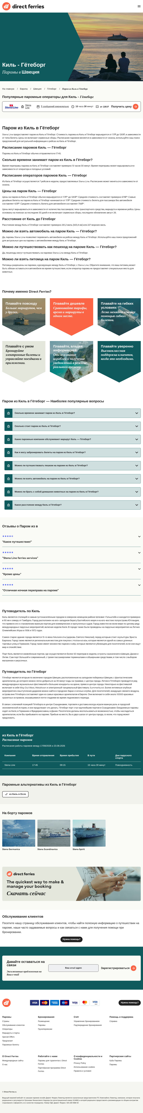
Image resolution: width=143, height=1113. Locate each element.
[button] (72, 413)
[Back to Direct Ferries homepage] (23, 6)
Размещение (44, 1021)
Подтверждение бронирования (88, 1025)
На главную (8, 89)
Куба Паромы (115, 1060)
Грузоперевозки (45, 1029)
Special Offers (8, 1037)
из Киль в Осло (17, 794)
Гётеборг (51, 89)
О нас (4, 1064)
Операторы (7, 1029)
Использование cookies (84, 1067)
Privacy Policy (80, 1063)
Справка (113, 1021)
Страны (5, 1021)
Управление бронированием (86, 1021)
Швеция (37, 89)
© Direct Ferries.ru (9, 1092)
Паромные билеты (10, 1045)
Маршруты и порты (11, 1033)
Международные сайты (12, 1060)
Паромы (41, 1025)
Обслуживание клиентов (13, 1025)
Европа (24, 89)
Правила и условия (82, 1071)
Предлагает (7, 1041)
